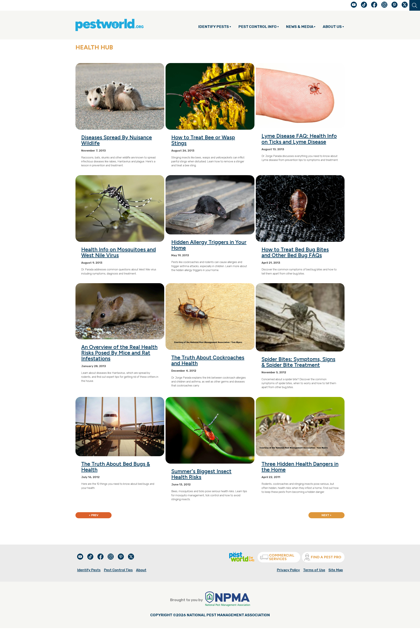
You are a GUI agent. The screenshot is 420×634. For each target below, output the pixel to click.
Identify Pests (89, 570)
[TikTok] (364, 6)
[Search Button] (414, 5)
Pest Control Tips (118, 570)
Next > (327, 515)
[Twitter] (405, 5)
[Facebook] (374, 6)
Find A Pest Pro (326, 557)
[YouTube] (354, 6)
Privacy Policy (288, 570)
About (141, 570)
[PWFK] (241, 560)
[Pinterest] (394, 6)
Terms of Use (314, 570)
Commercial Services (281, 557)
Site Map (335, 570)
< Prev (93, 515)
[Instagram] (384, 5)
